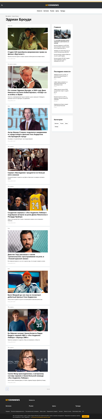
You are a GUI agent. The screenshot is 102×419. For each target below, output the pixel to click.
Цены (57, 11)
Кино (9, 106)
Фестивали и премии (12, 64)
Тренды (62, 11)
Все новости (8, 16)
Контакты (61, 411)
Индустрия (10, 25)
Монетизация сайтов (77, 411)
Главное (57, 27)
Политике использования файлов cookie (41, 417)
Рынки (52, 11)
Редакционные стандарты (52, 411)
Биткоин (46, 11)
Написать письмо (67, 411)
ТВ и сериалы (11, 146)
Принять (85, 416)
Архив (48, 389)
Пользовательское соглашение (32, 411)
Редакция (8, 411)
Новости (39, 11)
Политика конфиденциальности (17, 411)
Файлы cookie (43, 411)
